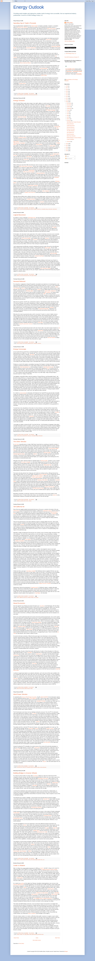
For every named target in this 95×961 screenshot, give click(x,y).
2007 (44, 293)
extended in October (41, 701)
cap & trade (48, 39)
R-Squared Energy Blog (43, 308)
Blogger (66, 951)
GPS (30, 275)
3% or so (35, 239)
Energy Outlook (28, 7)
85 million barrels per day (38, 488)
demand (20, 343)
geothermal (28, 209)
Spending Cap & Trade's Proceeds (24, 23)
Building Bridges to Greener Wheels (25, 773)
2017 (67, 87)
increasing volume (22, 137)
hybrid (25, 688)
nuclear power (19, 435)
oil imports (35, 343)
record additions (33, 698)
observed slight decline (18, 884)
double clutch (36, 830)
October (68, 106)
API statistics (48, 292)
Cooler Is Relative (19, 865)
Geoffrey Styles (69, 22)
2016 (67, 89)
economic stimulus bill (31, 47)
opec (27, 500)
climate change (30, 597)
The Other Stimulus (19, 441)
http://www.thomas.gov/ (48, 367)
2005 (67, 149)
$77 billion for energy (50, 110)
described (35, 785)
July (68, 111)
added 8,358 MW (44, 697)
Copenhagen (37, 592)
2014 (67, 93)
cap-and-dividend (20, 94)
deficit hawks (44, 75)
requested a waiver (47, 510)
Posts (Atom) (21, 943)
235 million (29, 156)
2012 (67, 96)
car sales (21, 859)
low (59, 327)
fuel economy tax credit (42, 831)
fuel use (23, 288)
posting (22, 883)
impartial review (34, 587)
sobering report (19, 877)
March (68, 118)
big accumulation (43, 474)
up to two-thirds (46, 742)
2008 (67, 143)
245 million (40, 322)
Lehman (38, 721)
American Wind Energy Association (29, 697)
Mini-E (30, 851)
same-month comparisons (50, 290)
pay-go (44, 761)
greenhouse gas (32, 94)
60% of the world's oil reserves (26, 166)
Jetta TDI (55, 827)
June (68, 113)
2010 (67, 100)
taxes (36, 94)
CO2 (35, 597)
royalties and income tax (30, 192)
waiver (37, 597)
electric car (19, 209)
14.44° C (42, 868)
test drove (42, 605)
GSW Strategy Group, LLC (71, 53)
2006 (67, 147)
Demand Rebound (19, 281)
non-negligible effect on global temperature (43, 898)
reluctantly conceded (31, 571)
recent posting (23, 393)
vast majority (28, 539)
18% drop (52, 155)
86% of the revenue (51, 28)
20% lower (15, 678)
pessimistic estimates (33, 185)
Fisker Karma (16, 851)
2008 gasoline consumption (19, 143)
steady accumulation (19, 540)
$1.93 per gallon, (44, 460)
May (68, 115)
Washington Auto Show (43, 778)
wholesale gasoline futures (19, 453)
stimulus (29, 500)
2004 (67, 150)
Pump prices (16, 655)
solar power (50, 209)
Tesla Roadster (23, 851)
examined (31, 416)
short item (16, 444)
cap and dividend (43, 68)
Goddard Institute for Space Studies (49, 869)
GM (31, 859)
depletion (18, 500)
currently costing (21, 626)
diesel (18, 688)
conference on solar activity (42, 892)
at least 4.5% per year (50, 486)
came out (55, 495)
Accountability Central (70, 69)
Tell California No (18, 506)
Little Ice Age (54, 894)
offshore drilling (33, 209)
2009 (67, 101)
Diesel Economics (19, 603)
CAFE (18, 343)
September (69, 108)
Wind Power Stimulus (20, 694)
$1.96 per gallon (30, 290)
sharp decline (32, 170)
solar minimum (34, 894)
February (69, 120)
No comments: (31, 93)
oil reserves (39, 209)
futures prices (39, 653)
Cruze (49, 847)
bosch (18, 859)
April (68, 117)
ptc (30, 435)
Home (37, 937)
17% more (34, 663)
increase (47, 238)
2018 (67, 86)
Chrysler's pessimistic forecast (26, 323)
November (69, 104)
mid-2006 (30, 652)
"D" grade (54, 227)
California (21, 597)
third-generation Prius (17, 818)
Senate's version (49, 728)
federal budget (34, 25)
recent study (52, 145)
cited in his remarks (22, 116)
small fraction (57, 126)
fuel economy (23, 209)
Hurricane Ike (39, 144)
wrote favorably (53, 253)
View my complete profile (70, 41)
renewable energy (44, 209)
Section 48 (37, 747)
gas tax (27, 275)
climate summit (22, 83)
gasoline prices (30, 343)
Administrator (16, 510)
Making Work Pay (47, 464)
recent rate (26, 159)
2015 (67, 91)
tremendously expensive (36, 807)
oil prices (39, 343)
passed (36, 728)
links (48, 368)
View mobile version (37, 940)
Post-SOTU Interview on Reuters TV (72, 57)
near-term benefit (51, 337)
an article (57, 412)
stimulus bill (40, 330)
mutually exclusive (31, 199)
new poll (42, 201)
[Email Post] (36, 93)
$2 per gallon (48, 247)
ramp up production (41, 173)
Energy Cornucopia (19, 349)
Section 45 (17, 749)
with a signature (45, 191)
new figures (35, 775)
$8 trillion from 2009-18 (22, 27)
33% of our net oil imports (28, 171)
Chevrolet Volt (46, 799)
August (68, 110)
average (39, 289)
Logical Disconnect (19, 215)
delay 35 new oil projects (38, 475)
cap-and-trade (26, 94)
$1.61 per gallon (47, 452)
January (68, 141)
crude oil (35, 453)
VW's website (29, 629)
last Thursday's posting (46, 268)
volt (43, 859)
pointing (52, 307)
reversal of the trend (39, 256)
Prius (42, 859)
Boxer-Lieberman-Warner (25, 62)
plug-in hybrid (34, 275)
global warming (34, 934)
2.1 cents (34, 713)
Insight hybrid (16, 812)
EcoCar (48, 784)
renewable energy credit (37, 767)
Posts (67, 156)
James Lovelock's (32, 913)
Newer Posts (16, 937)
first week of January (25, 462)
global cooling (29, 934)
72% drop (48, 106)
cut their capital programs (36, 477)
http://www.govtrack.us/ (25, 367)
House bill (31, 728)
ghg (25, 934)
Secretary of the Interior (42, 479)
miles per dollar (30, 688)
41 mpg (47, 827)
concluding (56, 892)
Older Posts (57, 937)
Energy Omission (19, 100)
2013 (67, 94)
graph (25, 887)
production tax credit (26, 435)
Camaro (33, 844)
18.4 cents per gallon (26, 238)
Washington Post (32, 217)
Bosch (25, 825)
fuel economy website (36, 622)
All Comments (69, 158)
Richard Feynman (48, 815)
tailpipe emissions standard (45, 583)
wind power (55, 209)
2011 (67, 98)
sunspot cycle (51, 888)
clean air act (25, 597)
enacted (22, 524)
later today (32, 354)
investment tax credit (20, 767)
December (69, 103)
